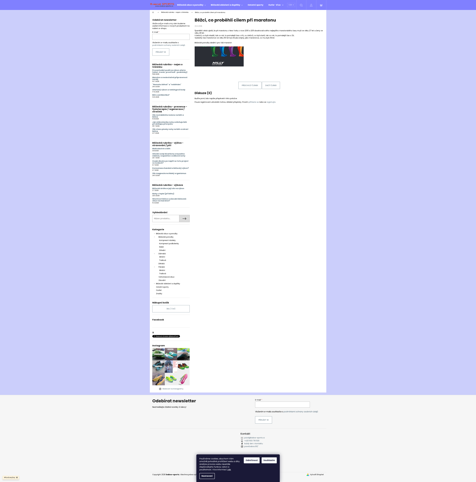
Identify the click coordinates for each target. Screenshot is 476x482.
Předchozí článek (250, 85)
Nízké (161, 247)
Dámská (162, 253)
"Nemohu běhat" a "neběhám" (166, 84)
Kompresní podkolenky (169, 243)
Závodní (162, 280)
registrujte (271, 102)
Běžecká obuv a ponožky (166, 233)
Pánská (162, 267)
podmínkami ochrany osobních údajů (168, 45)
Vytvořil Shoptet (317, 474)
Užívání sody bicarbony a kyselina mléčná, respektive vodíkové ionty (168, 155)
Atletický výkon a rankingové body (168, 90)
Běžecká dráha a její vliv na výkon (168, 188)
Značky (159, 293)
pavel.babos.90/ (251, 446)
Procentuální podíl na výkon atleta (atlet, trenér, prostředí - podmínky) (169, 71)
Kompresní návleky (167, 240)
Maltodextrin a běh (161, 149)
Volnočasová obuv (166, 277)
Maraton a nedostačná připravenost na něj (169, 78)
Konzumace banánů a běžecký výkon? (170, 168)
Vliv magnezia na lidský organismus (169, 173)
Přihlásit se (161, 52)
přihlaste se (254, 102)
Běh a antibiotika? (160, 95)
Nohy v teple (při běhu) (163, 194)
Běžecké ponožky (166, 237)
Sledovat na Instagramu (172, 389)
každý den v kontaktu (253, 443)
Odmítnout (252, 460)
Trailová (162, 260)
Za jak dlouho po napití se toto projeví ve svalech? (170, 162)
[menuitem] (191, 5)
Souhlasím (269, 460)
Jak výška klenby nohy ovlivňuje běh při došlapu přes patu (169, 123)
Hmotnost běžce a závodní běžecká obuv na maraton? (169, 200)
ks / (171, 309)
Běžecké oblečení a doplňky (168, 283)
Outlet (159, 290)
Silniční (162, 257)
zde (229, 469)
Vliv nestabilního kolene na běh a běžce (168, 116)
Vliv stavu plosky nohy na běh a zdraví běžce (170, 130)
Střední (162, 250)
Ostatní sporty (162, 287)
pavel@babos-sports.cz (254, 437)
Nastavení (207, 476)
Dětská (162, 263)
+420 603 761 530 (251, 440)
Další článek (271, 85)
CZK (290, 5)
